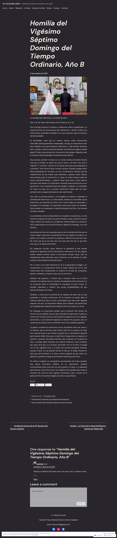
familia (44, 402)
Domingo (38, 402)
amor (33, 402)
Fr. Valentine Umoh (11, 4)
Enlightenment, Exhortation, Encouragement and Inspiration (50, 399)
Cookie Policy (35, 534)
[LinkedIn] (63, 529)
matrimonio (56, 402)
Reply (35, 479)
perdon (69, 402)
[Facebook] (53, 529)
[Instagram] (58, 529)
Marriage (49, 402)
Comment (81, 503)
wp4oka (40, 464)
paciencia (64, 402)
